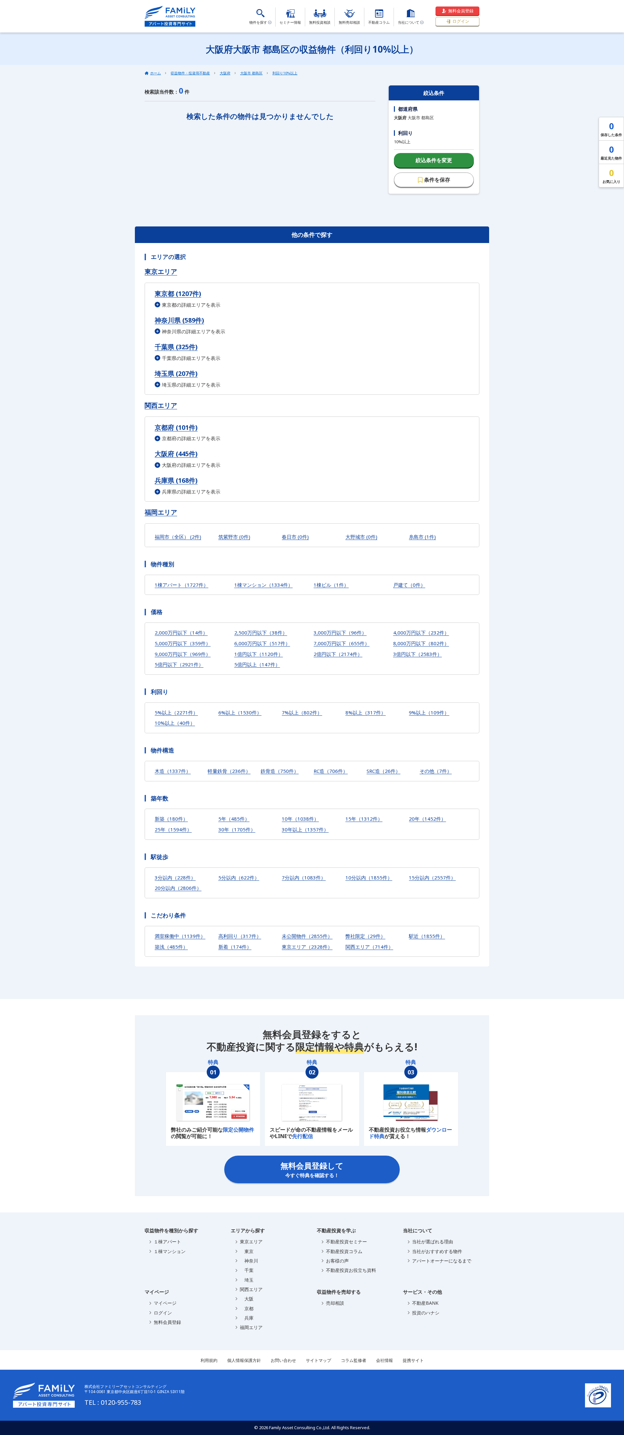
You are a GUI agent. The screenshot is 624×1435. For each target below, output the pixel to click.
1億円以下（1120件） (258, 654)
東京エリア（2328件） (307, 946)
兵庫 (247, 1318)
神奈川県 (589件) (179, 320)
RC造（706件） (331, 771)
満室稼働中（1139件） (180, 936)
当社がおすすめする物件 (437, 1251)
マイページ (165, 1303)
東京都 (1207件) (178, 293)
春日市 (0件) (295, 536)
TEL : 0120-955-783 (112, 1402)
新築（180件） (171, 818)
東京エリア (161, 271)
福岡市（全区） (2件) (178, 536)
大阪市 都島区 (251, 72)
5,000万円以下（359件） (183, 643)
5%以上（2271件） (176, 712)
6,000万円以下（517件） (262, 643)
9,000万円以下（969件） (183, 654)
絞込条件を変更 (434, 160)
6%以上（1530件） (240, 712)
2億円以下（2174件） (338, 654)
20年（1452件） (427, 818)
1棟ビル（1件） (331, 585)
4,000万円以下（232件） (421, 632)
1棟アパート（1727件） (181, 585)
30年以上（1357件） (305, 829)
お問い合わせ (283, 1360)
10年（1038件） (300, 818)
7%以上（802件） (302, 712)
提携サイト (413, 1360)
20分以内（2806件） (178, 888)
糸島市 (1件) (422, 536)
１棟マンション (170, 1251)
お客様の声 (337, 1261)
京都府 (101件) (176, 427)
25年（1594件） (173, 829)
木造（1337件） (173, 771)
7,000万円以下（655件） (342, 643)
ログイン (460, 21)
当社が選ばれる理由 (432, 1241)
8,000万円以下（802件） (421, 643)
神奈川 (249, 1261)
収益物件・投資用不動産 (190, 72)
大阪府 (225, 72)
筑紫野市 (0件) (234, 536)
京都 (247, 1308)
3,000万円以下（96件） (340, 632)
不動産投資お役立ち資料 (351, 1270)
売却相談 (335, 1303)
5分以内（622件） (238, 877)
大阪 (247, 1299)
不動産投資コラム (344, 1251)
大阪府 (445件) (176, 453)
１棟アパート (167, 1241)
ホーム (155, 72)
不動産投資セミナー (346, 1241)
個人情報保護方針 (244, 1360)
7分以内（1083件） (304, 877)
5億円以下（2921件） (179, 664)
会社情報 (384, 1360)
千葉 (247, 1270)
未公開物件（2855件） (307, 936)
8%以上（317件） (365, 712)
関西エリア (161, 405)
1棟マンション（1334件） (263, 585)
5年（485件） (234, 818)
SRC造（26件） (383, 771)
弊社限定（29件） (365, 936)
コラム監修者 (353, 1360)
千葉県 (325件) (176, 346)
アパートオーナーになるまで (441, 1261)
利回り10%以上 (284, 72)
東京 (247, 1251)
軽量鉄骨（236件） (229, 771)
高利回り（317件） (239, 936)
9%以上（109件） (429, 712)
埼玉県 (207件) (176, 373)
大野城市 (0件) (361, 536)
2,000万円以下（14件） (181, 632)
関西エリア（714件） (369, 946)
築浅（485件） (171, 946)
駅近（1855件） (427, 936)
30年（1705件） (236, 829)
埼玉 (247, 1280)
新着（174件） (235, 946)
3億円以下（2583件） (417, 654)
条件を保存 (437, 179)
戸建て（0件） (409, 585)
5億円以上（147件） (257, 664)
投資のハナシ (425, 1313)
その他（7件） (436, 771)
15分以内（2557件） (432, 877)
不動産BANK (425, 1303)
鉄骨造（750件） (280, 771)
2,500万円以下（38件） (260, 632)
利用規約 (209, 1360)
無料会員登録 (461, 11)
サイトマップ (318, 1360)
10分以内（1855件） (368, 877)
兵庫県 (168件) (176, 480)
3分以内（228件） (175, 877)
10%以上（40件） (175, 723)
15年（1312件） (364, 818)
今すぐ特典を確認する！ (312, 1169)
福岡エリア (161, 512)
